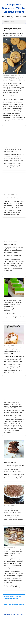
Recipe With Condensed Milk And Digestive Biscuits (14, 8)
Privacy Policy (15, 614)
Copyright (22, 614)
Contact (8, 614)
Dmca (4, 614)
